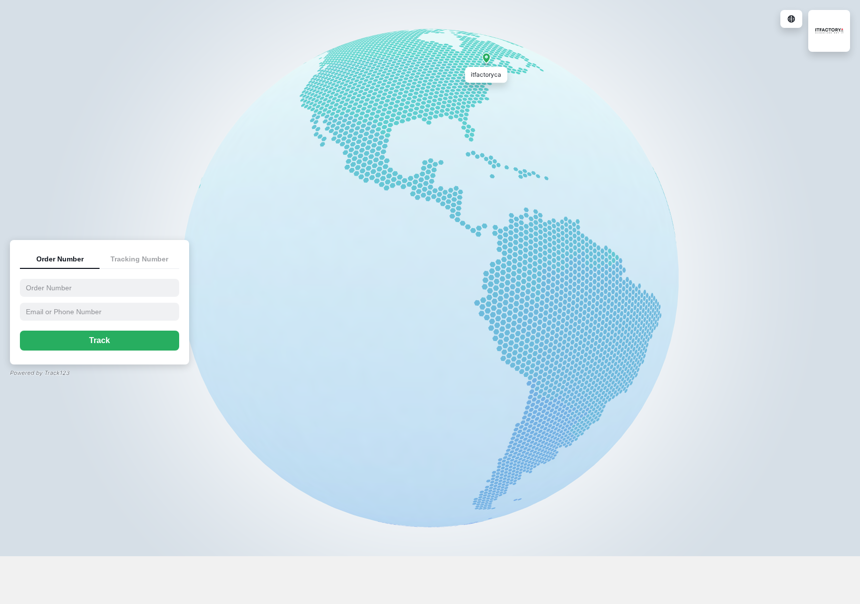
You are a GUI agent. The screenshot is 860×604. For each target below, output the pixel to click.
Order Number (60, 259)
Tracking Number (139, 259)
